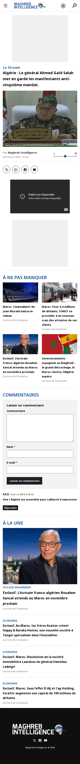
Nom (11, 447)
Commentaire (16, 411)
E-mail (12, 462)
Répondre (10, 507)
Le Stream (11, 67)
